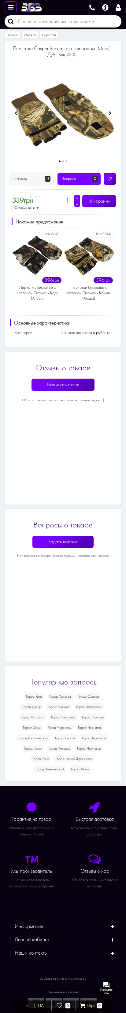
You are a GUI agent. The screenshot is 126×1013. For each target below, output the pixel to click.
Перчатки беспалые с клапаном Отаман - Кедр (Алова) (37, 293)
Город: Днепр (31, 707)
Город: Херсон (65, 738)
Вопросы (79, 178)
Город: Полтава (93, 717)
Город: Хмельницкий (49, 769)
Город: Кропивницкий (33, 738)
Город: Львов (80, 769)
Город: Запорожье (89, 707)
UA (41, 1005)
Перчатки (49, 35)
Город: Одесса (88, 696)
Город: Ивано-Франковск (74, 759)
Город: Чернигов (90, 727)
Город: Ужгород (59, 748)
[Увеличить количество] (77, 198)
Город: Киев (34, 696)
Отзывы (31, 178)
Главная (12, 35)
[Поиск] (9, 21)
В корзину (99, 201)
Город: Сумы (32, 727)
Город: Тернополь (94, 738)
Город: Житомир (32, 717)
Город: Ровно (33, 748)
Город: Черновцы (89, 748)
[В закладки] (110, 179)
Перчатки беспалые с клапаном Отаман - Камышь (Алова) (88, 293)
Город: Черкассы (59, 727)
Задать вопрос (63, 542)
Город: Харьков (60, 696)
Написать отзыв (63, 384)
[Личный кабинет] (119, 6)
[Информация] (105, 6)
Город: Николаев (63, 717)
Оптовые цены (25, 207)
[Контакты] (92, 6)
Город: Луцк (40, 759)
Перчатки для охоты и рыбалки (84, 332)
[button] (60, 161)
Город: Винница (58, 707)
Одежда (30, 35)
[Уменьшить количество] (77, 204)
